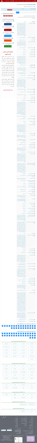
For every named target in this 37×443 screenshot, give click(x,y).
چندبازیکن (24, 98)
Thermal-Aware (31, 278)
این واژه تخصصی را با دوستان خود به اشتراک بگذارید (8, 13)
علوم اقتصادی (15, 368)
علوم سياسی (15, 375)
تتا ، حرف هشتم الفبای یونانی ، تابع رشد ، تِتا (21, 291)
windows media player (31, 312)
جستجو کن (18, 12)
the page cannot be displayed (31, 187)
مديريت (23, 365)
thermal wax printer (31, 266)
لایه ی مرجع (24, 146)
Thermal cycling (31, 249)
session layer (32, 153)
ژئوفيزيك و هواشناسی (15, 387)
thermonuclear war (31, 283)
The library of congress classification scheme (31, 181)
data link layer (32, 52)
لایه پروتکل (24, 133)
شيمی (31, 384)
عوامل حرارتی (24, 250)
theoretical (32, 204)
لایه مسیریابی (24, 193)
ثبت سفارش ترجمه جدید (8, 24)
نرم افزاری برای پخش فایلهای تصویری (21, 321)
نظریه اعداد (24, 211)
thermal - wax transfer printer (31, 236)
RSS (16, 419)
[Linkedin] (4, 16)
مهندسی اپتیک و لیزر (32, 356)
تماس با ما (31, 419)
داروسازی (6, 394)
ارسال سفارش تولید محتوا (8, 36)
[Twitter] (8, 16)
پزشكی (31, 394)
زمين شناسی (32, 387)
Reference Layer (31, 146)
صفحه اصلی (33, 1)
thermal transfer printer (30, 263)
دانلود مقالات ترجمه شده (24, 419)
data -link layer (32, 54)
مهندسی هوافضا (14, 353)
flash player (32, 72)
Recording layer (31, 144)
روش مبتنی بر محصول (23, 191)
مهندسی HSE (6, 353)
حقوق (14, 365)
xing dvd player (31, 319)
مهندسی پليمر (31, 349)
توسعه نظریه (24, 208)
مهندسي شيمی (23, 346)
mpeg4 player (32, 94)
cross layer (32, 49)
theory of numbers (31, 211)
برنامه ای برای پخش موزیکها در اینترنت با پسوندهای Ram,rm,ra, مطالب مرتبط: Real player (21, 140)
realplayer (32, 142)
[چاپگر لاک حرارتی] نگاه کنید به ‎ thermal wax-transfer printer (21, 267)
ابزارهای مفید (16, 425)
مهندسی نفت (6, 349)
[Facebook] (10, 16)
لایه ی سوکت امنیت (23, 152)
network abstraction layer (30, 100)
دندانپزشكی (15, 397)
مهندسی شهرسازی (23, 353)
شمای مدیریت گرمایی (23, 252)
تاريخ (6, 375)
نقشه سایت (16, 426)
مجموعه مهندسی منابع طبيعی (23, 404)
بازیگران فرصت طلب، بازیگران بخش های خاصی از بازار (21, 116)
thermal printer (32, 255)
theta (33, 290)
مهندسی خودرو (14, 356)
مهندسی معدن (23, 349)
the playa (32, 189)
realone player (32, 139)
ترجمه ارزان (25, 425)
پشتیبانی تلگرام (3, 430)
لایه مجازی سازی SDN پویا (22, 64)
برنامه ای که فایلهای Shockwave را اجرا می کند (21, 90)
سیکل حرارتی (24, 248)
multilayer (32, 97)
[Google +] (6, 16)
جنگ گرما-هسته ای (23, 283)
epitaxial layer (32, 67)
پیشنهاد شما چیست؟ (10, 9)
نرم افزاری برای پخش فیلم (22, 189)
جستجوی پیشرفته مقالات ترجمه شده (24, 424)
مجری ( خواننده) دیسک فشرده (22, 47)
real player (32, 135)
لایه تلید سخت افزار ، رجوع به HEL (22, 77)
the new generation (31, 183)
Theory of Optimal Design (30, 213)
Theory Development (31, 208)
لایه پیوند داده (24, 52)
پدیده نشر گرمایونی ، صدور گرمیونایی (21, 279)
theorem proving (31, 203)
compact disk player (31, 47)
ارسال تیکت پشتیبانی (9, 430)
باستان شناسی (31, 378)
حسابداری (32, 365)
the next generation (31, 185)
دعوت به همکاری (31, 426)
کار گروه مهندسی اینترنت (23, 175)
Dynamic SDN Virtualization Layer (32, 65)
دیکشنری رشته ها (7, 0)
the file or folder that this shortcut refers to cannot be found (31, 164)
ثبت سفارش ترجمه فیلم (8, 46)
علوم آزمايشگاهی (23, 397)
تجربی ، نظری (24, 204)
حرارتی (24, 233)
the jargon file (32, 178)
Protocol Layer (32, 133)
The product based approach (31, 192)
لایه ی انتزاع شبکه (23, 100)
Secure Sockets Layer (31, 152)
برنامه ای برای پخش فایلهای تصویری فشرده (21, 95)
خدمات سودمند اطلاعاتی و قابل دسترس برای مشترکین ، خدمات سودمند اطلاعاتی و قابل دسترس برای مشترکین (21, 196)
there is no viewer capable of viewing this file (31, 216)
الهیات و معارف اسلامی (15, 378)
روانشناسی (6, 365)
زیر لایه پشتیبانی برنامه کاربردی (22, 37)
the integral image (31, 173)
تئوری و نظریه (24, 206)
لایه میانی (24, 51)
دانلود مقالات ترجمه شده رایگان (24, 422)
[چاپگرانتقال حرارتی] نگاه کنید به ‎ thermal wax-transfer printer (21, 264)
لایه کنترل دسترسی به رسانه (22, 91)
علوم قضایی (6, 378)
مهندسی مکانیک (6, 343)
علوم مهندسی (6, 356)
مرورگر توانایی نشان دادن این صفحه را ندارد (21, 187)
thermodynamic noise (31, 281)
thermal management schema (31, 253)
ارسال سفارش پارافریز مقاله (8, 40)
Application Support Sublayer (31, 38)
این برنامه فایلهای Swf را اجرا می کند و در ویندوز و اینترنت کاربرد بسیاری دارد (21, 73)
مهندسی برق (23, 343)
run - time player (31, 147)
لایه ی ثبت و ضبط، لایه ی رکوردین (22, 144)
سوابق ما (32, 418)
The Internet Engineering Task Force (31, 176)
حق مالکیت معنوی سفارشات (31, 425)
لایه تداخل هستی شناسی (22, 118)
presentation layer (31, 124)
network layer (32, 102)
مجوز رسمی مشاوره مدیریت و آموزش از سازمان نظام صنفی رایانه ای (18, 436)
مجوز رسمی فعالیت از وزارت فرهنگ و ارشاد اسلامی (30, 435)
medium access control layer (31, 92)
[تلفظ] (34, 23)
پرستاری (23, 394)
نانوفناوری (23, 387)
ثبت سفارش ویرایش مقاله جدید (8, 30)
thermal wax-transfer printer (31, 269)
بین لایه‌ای (24, 49)
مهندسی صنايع (31, 346)
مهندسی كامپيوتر (31, 343)
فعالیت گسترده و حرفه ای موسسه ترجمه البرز (6, 435)
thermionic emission (31, 279)
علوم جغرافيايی (31, 375)
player (33, 123)
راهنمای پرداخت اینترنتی (16, 422)
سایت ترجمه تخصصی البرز (10, 56)
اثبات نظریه (24, 203)
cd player (32, 40)
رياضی (6, 384)
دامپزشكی (32, 397)
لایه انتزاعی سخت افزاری (23, 75)
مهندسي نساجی (14, 349)
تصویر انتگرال (24, 173)
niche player (32, 116)
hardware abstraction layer (31, 76)
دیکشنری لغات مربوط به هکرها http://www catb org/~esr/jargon (21, 178)
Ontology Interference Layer (31, 119)
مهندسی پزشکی (14, 346)
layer (33, 79)
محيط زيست (31, 353)
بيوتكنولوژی (15, 394)
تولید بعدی (24, 185)
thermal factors (31, 250)
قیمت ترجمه (22, 0)
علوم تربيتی (23, 368)
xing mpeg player (31, 321)
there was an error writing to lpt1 (31, 223)
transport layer (32, 292)
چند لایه (24, 97)
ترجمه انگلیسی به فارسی (24, 418)
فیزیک (15, 384)
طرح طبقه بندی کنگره (23, 180)
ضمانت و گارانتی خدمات (31, 423)
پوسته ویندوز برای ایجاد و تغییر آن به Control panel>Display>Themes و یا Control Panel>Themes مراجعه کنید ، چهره (21, 200)
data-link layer (32, 56)
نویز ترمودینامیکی (23, 281)
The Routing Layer (31, 193)
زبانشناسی (23, 378)
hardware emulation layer (30, 77)
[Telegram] (12, 16)
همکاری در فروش (16, 424)
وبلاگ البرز (32, 421)
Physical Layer (32, 121)
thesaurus (32, 285)
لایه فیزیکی (24, 121)
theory (33, 206)
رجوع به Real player (23, 142)
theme (33, 198)
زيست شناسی (23, 384)
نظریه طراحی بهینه (23, 213)
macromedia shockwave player (31, 90)
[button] (28, 1)
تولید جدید (24, 183)
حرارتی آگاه (24, 278)
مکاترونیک (23, 356)
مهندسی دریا (32, 359)
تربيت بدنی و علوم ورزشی (31, 368)
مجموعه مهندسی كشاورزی (31, 404)
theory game (32, 210)
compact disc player (31, 41)
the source (32, 195)
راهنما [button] (19, 0)
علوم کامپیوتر (6, 387)
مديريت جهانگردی (6, 368)
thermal (33, 233)
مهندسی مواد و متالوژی (6, 346)
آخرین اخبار (16, 418)
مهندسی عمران (14, 343)
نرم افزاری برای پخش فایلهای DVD (22, 319)
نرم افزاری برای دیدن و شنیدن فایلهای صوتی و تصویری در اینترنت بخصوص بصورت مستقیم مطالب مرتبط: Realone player (21, 136)
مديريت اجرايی (23, 375)
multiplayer (32, 98)
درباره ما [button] (16, 0)
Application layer (31, 23)
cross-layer (32, 51)
